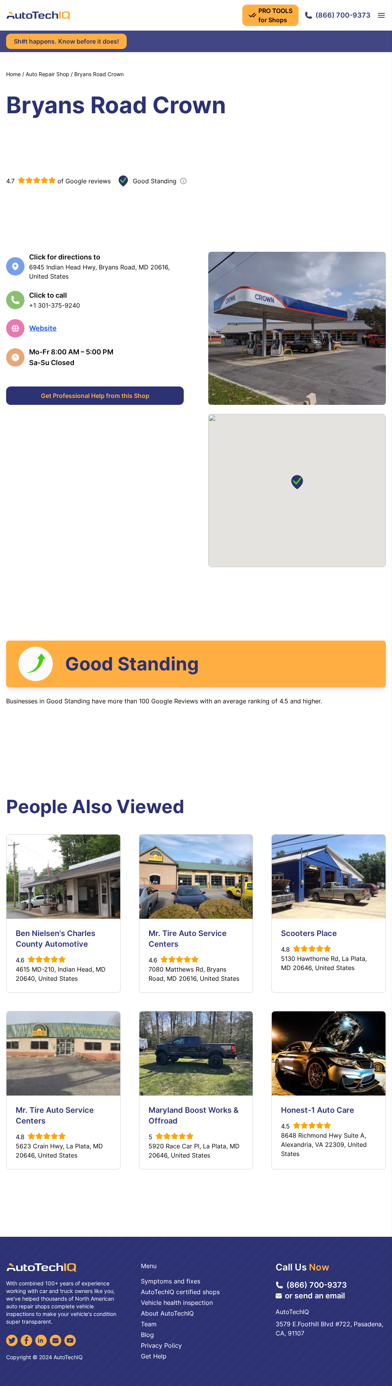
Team (149, 1324)
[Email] (55, 1340)
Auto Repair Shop (47, 74)
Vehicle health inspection (177, 1302)
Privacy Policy (161, 1345)
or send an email (315, 1295)
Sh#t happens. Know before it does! (66, 41)
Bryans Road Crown (99, 74)
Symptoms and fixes (170, 1281)
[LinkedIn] (41, 1340)
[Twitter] (12, 1340)
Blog (147, 1335)
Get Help (154, 1356)
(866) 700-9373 (343, 15)
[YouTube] (70, 1340)
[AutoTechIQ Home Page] (38, 15)
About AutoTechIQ (167, 1313)
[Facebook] (26, 1340)
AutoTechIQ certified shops (180, 1292)
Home (13, 74)
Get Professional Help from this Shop (95, 395)
